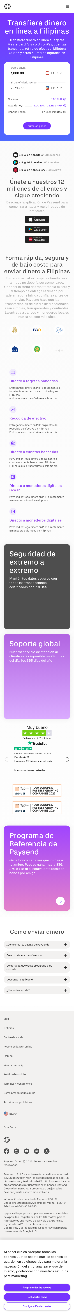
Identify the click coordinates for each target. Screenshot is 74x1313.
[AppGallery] (37, 239)
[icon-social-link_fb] (6, 1151)
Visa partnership (14, 1065)
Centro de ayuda (13, 1037)
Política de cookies (15, 1074)
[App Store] (37, 219)
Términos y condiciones (18, 1083)
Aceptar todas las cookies (37, 1287)
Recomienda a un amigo (18, 1046)
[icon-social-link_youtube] (26, 1151)
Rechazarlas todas (37, 1297)
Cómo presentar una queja (19, 1092)
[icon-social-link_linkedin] (37, 1151)
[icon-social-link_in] (16, 1151)
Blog (6, 1018)
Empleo (8, 1055)
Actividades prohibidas (18, 1102)
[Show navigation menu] (67, 6)
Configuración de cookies (37, 1306)
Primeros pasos (36, 125)
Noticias (9, 1028)
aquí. (62, 1177)
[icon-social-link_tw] (47, 1151)
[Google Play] (37, 229)
